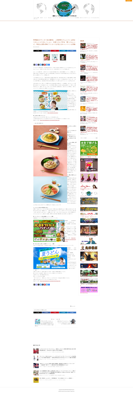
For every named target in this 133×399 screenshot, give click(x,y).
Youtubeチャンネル (83, 156)
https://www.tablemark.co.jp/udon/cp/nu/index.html (50, 281)
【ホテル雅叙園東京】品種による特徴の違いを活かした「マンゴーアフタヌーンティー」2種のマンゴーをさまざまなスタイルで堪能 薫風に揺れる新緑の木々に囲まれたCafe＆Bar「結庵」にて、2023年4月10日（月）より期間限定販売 (57, 372)
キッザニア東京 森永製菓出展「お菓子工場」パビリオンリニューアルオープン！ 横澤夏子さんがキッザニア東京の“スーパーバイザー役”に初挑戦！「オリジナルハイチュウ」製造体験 (92, 119)
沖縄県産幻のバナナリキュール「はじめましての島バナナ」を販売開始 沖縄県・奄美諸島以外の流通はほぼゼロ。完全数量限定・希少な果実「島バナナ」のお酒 (92, 109)
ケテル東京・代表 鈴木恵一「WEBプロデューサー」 (88, 216)
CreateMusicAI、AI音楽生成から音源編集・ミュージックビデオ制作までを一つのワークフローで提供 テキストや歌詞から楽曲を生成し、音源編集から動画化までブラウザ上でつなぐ (92, 79)
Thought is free (72, 391)
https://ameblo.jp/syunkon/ (52, 112)
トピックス (73, 306)
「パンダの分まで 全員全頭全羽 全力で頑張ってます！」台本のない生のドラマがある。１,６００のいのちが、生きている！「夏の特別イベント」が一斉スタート (92, 99)
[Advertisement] (66, 28)
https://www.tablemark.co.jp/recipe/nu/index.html (49, 120)
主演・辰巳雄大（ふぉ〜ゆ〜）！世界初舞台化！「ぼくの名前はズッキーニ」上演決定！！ (56, 378)
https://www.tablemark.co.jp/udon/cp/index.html (70, 239)
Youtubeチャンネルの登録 (84, 171)
